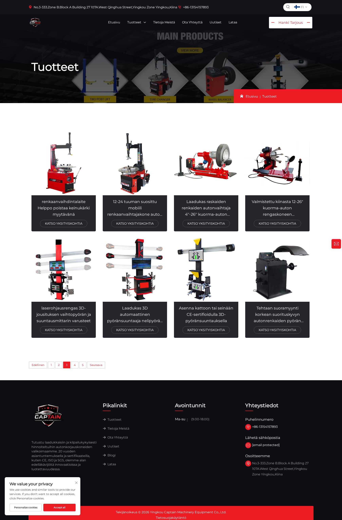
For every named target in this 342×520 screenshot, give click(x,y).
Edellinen (38, 365)
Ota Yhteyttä (192, 22)
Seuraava (96, 365)
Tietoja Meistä (164, 22)
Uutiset (215, 22)
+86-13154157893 (195, 7)
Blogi (111, 455)
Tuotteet (134, 22)
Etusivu (114, 22)
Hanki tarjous (290, 22)
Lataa (233, 22)
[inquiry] (336, 244)
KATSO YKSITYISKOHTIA (63, 223)
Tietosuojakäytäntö (171, 518)
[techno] (48, 415)
